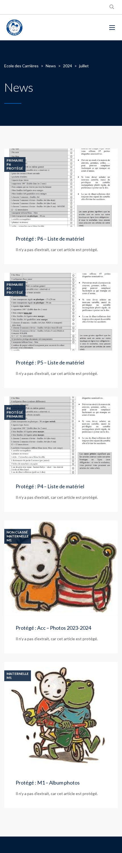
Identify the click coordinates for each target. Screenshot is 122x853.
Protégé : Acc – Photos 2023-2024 (53, 628)
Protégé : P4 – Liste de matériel (50, 486)
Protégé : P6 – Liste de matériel (50, 238)
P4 (9, 408)
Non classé (17, 532)
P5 (9, 288)
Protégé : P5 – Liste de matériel (50, 362)
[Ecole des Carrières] (52, 27)
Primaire (15, 160)
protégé (15, 168)
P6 (9, 164)
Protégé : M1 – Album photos (48, 782)
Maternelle (18, 536)
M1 (9, 540)
